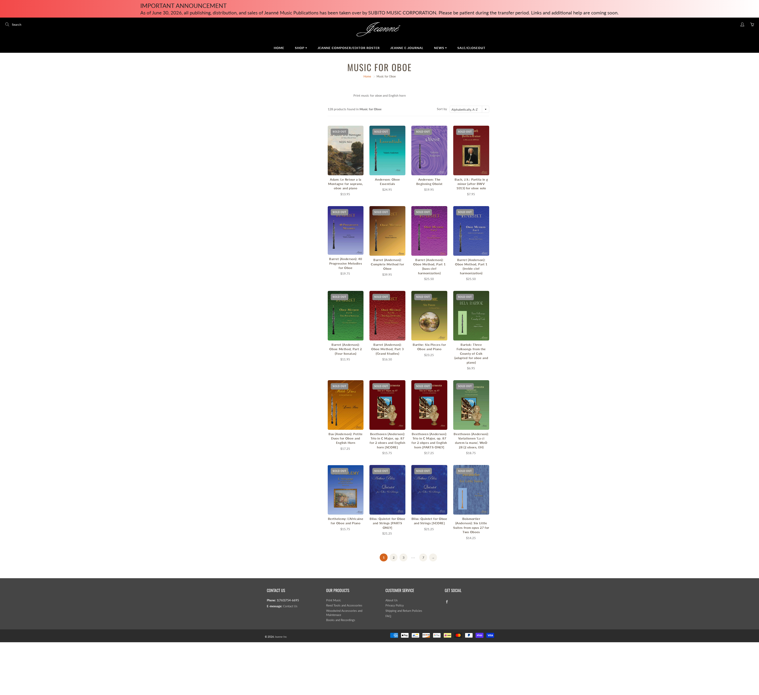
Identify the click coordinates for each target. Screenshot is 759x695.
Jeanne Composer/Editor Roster (349, 48)
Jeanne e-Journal (406, 48)
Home (279, 48)
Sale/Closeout (471, 48)
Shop (300, 48)
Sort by (442, 109)
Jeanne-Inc (281, 636)
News (439, 48)
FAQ (388, 616)
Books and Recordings (340, 620)
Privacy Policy (394, 605)
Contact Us (290, 606)
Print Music (333, 600)
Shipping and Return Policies (403, 610)
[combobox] (469, 109)
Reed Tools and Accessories (344, 605)
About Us (391, 600)
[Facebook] (446, 601)
